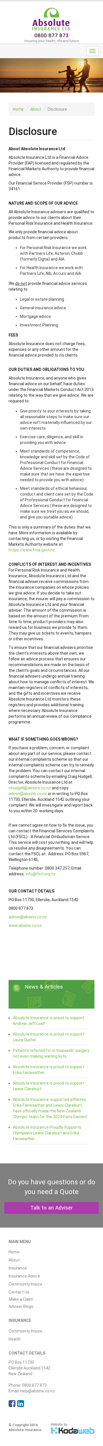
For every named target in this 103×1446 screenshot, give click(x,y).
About (35, 109)
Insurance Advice (24, 1276)
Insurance (18, 1268)
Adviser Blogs (21, 1306)
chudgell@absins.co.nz (30, 788)
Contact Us (19, 1292)
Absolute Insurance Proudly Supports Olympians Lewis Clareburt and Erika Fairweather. (47, 1133)
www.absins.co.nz (25, 925)
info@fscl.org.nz (40, 874)
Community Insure (25, 1284)
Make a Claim (21, 1299)
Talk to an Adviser (51, 1208)
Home (18, 109)
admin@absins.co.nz (28, 793)
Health (15, 1339)
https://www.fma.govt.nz (32, 550)
